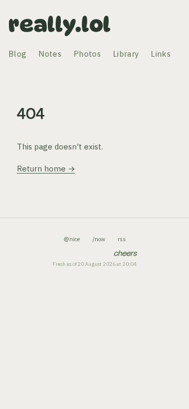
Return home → (46, 169)
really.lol (59, 24)
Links (161, 54)
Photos (87, 54)
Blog (17, 54)
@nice (72, 239)
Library (126, 54)
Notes (49, 54)
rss (122, 239)
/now (98, 239)
